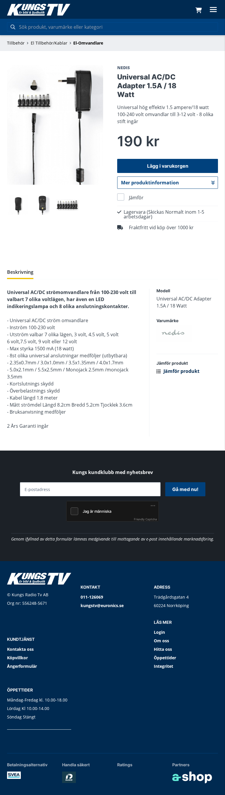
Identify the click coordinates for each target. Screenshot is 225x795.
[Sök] (13, 27)
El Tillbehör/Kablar (49, 43)
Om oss (161, 640)
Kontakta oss (20, 649)
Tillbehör (16, 43)
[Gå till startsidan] (38, 10)
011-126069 (92, 597)
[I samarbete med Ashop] (192, 777)
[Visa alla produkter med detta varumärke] (187, 333)
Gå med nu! (185, 489)
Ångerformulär (22, 666)
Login (159, 632)
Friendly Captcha (145, 519)
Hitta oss (163, 649)
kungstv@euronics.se (102, 605)
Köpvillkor (17, 657)
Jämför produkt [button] (181, 371)
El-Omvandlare (88, 43)
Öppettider (165, 657)
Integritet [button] (163, 666)
